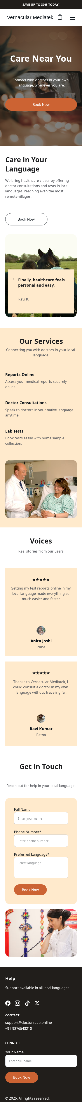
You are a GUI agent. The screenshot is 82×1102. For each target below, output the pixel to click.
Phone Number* (27, 831)
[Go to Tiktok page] (27, 1003)
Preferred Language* (31, 854)
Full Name (22, 809)
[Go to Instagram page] (17, 1003)
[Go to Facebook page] (7, 1003)
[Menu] (72, 18)
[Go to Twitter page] (37, 1003)
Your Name (14, 1052)
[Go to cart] (60, 17)
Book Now (30, 889)
